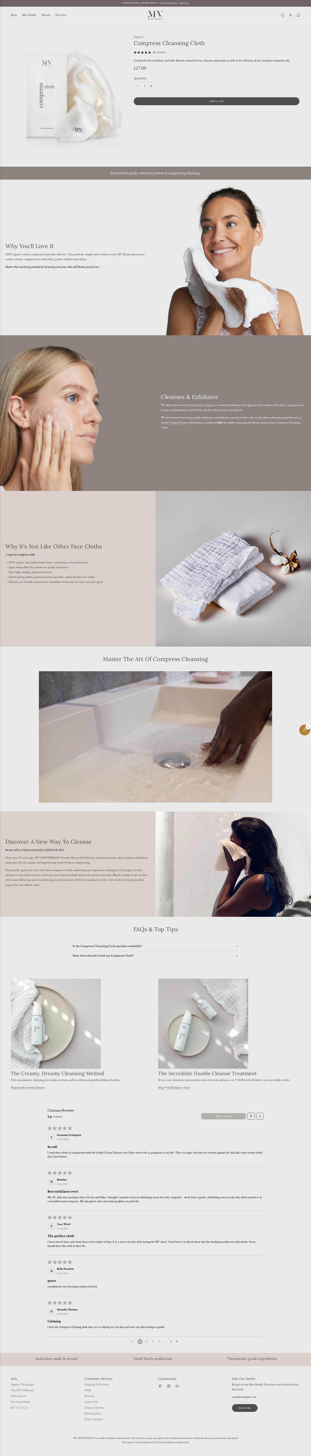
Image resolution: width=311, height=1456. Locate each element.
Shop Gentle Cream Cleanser (28, 1088)
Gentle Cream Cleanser (175, 423)
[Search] (283, 15)
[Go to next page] (178, 1341)
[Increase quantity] (151, 86)
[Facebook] (160, 1386)
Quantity (140, 78)
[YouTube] (177, 1386)
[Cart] (298, 15)
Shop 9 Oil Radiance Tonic (174, 1088)
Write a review (223, 1116)
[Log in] (290, 15)
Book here (184, 3)
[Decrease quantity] (138, 86)
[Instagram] (169, 1386)
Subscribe (244, 1408)
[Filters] (251, 1116)
